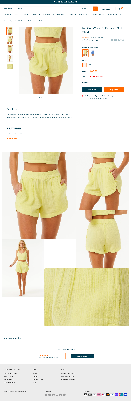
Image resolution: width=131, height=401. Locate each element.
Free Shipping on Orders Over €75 (65, 2)
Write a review (82, 356)
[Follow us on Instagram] (53, 394)
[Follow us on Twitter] (49, 394)
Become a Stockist (67, 376)
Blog (34, 382)
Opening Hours (38, 379)
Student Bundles (97, 14)
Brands (71, 14)
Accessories (47, 14)
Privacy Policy (9, 379)
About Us (36, 373)
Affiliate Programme (68, 373)
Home (5, 21)
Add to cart (92, 90)
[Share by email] (123, 39)
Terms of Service (9, 382)
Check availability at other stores (96, 98)
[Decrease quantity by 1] (92, 83)
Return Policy (8, 376)
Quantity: (85, 82)
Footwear (35, 14)
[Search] (95, 9)
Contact (35, 376)
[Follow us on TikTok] (60, 394)
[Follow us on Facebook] (46, 394)
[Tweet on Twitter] (119, 39)
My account (106, 10)
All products (12, 21)
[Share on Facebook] (112, 39)
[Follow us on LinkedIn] (64, 394)
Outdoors (60, 14)
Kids (24, 14)
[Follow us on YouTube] (57, 394)
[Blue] (92, 53)
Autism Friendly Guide (114, 14)
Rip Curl (85, 37)
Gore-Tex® (83, 14)
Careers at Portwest (68, 379)
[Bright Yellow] (85, 53)
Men (16, 14)
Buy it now (114, 90)
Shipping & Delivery (10, 373)
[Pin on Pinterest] (115, 39)
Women (6, 14)
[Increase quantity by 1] (102, 83)
